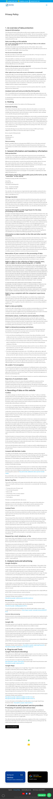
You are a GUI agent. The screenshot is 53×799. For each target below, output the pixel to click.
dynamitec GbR (35, 797)
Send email (34, 744)
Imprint (10, 789)
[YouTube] (23, 794)
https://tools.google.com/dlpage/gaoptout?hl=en (16, 605)
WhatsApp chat (35, 740)
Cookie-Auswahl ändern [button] (12, 726)
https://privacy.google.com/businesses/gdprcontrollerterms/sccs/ (20, 698)
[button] (3, 795)
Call (32, 748)
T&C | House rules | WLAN (39, 789)
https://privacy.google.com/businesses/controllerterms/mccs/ (19, 598)
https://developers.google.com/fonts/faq (14, 661)
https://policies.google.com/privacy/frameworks (34, 645)
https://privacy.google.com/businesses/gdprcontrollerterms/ (19, 697)
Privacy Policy (17, 789)
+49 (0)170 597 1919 (12, 1)
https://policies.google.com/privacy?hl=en (14, 663)
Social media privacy (26, 789)
